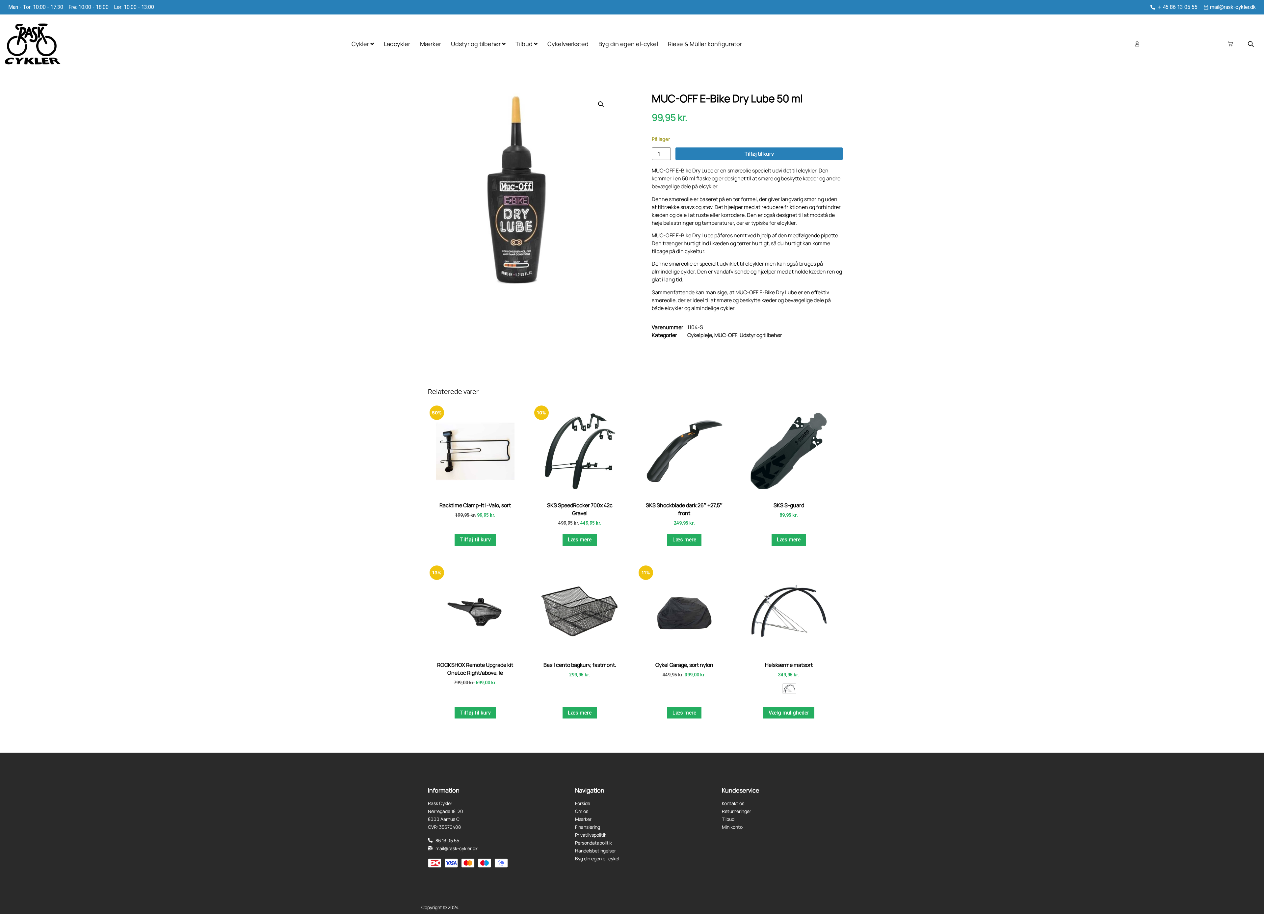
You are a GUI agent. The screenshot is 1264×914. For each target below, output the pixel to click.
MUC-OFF (725, 335)
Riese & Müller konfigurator (705, 44)
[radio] (789, 688)
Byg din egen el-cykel (628, 44)
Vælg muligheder (789, 713)
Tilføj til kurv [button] (475, 539)
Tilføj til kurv (759, 153)
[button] (601, 104)
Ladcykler (397, 44)
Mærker (430, 44)
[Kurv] (1230, 44)
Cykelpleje (699, 335)
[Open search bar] (1251, 44)
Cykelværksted (568, 44)
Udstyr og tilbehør (761, 335)
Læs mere (580, 539)
